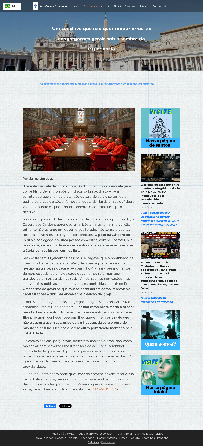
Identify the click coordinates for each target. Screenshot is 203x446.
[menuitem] (77, 6)
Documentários (107, 438)
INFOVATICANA (104, 389)
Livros (159, 433)
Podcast (60, 438)
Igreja (38, 438)
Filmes (123, 438)
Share (52, 406)
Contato (134, 438)
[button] (159, 6)
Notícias (73, 438)
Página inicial (124, 433)
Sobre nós (148, 438)
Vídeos (48, 438)
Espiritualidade (144, 433)
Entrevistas (108, 442)
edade (90, 438)
